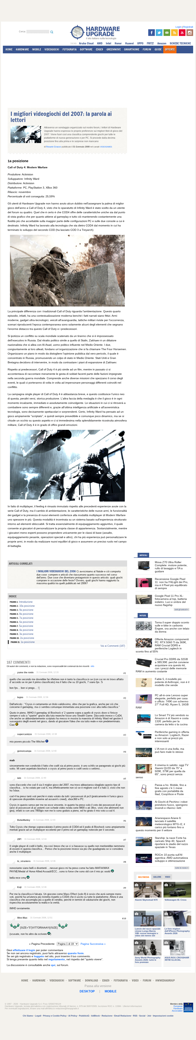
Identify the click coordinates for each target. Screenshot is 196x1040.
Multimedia (143, 877)
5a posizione (26, 625)
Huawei (129, 43)
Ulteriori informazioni (132, 1006)
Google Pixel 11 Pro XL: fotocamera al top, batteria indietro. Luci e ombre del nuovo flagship (171, 600)
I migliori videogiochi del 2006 (56, 571)
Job (149, 1016)
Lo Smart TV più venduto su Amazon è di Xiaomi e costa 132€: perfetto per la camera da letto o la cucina (172, 720)
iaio (19, 778)
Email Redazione (122, 1016)
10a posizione (27, 605)
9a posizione (26, 609)
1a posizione (28, 642)
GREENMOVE (114, 49)
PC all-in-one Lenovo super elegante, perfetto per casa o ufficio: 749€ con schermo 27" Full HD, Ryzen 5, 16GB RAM (162, 701)
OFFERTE (170, 49)
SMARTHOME (131, 49)
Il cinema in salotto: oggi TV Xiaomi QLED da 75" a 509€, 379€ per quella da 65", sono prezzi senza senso (162, 771)
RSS (135, 1016)
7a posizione (26, 617)
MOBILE (36, 49)
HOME (9, 49)
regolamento (56, 959)
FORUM (147, 49)
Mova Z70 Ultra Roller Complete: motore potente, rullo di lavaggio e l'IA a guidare (171, 567)
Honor (118, 43)
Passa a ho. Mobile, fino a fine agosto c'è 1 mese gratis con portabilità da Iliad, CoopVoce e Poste (170, 789)
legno (20, 697)
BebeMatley (23, 820)
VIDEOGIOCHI (52, 49)
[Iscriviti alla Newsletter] (166, 32)
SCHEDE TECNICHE (180, 43)
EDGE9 (99, 49)
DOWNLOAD (91, 980)
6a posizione (26, 621)
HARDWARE (22, 49)
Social (142, 1016)
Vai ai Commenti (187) (112, 645)
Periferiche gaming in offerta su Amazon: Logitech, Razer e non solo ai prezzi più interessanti (172, 736)
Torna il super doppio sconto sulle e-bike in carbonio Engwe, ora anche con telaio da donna (172, 627)
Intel (108, 43)
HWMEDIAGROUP (165, 980)
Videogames (106, 147)
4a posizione (26, 630)
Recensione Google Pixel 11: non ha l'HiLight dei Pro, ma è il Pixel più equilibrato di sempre (171, 583)
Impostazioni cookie (163, 1016)
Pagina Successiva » (93, 943)
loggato (39, 956)
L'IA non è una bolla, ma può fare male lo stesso (169, 750)
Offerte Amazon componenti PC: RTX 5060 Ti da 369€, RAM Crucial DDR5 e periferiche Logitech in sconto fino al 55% (162, 645)
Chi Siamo (28, 1016)
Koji (19, 887)
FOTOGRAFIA (70, 49)
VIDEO (135, 980)
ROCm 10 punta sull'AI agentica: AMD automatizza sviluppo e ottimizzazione (171, 857)
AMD (99, 43)
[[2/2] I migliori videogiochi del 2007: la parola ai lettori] (67, 500)
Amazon (161, 43)
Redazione (107, 1016)
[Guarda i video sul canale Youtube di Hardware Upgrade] (182, 32)
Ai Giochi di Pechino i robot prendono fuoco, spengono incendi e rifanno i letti (171, 804)
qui (53, 965)
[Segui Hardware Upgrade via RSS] (174, 32)
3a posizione (26, 634)
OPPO (140, 43)
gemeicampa (24, 751)
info (92, 666)
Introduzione (26, 601)
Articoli (143, 555)
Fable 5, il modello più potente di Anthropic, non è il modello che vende (172, 682)
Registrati (188, 27)
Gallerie (157, 876)
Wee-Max (22, 917)
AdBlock (95, 1016)
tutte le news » (181, 868)
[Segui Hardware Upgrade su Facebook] (151, 32)
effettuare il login (24, 950)
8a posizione (26, 613)
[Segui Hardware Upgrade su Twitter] (159, 32)
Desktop (87, 991)
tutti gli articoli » (181, 609)
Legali (38, 1016)
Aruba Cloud (86, 43)
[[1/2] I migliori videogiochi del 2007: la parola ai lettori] (67, 305)
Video (167, 876)
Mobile (111, 991)
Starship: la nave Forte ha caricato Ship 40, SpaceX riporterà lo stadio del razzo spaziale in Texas (171, 842)
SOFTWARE (86, 49)
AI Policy (72, 1016)
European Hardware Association (177, 1008)
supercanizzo (24, 734)
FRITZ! (150, 43)
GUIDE (158, 49)
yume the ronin (25, 672)
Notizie (143, 615)
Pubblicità (84, 1016)
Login (178, 27)
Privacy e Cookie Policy (54, 1016)
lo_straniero (23, 861)
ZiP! (19, 839)
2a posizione (27, 638)
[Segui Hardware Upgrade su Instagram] (189, 32)
